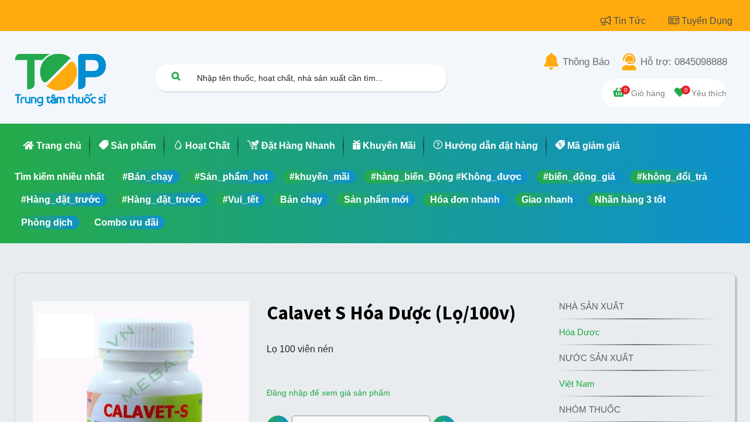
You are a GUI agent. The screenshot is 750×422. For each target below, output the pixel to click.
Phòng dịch (47, 222)
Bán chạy (301, 200)
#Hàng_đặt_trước (60, 200)
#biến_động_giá (579, 177)
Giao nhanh (547, 200)
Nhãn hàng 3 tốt (630, 200)
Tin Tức (630, 21)
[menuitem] (52, 145)
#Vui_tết (240, 200)
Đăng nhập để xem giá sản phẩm (328, 392)
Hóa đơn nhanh (465, 200)
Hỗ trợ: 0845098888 (683, 62)
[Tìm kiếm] (175, 75)
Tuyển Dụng (706, 21)
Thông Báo (585, 62)
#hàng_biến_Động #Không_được (446, 177)
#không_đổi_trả (672, 177)
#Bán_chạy (147, 177)
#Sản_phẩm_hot (231, 177)
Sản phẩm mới (376, 200)
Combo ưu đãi (126, 222)
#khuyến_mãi (319, 177)
